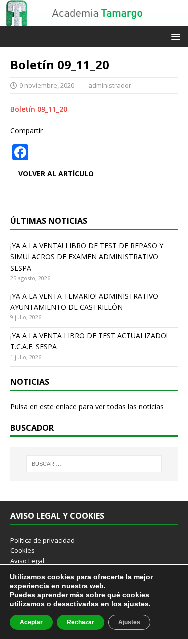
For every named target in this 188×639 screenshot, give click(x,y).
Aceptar (31, 622)
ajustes (136, 604)
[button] (174, 36)
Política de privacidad (42, 540)
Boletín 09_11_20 (38, 109)
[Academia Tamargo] (94, 20)
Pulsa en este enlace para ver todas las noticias (87, 406)
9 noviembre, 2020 (46, 85)
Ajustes (129, 622)
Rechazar (80, 622)
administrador (109, 85)
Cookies (22, 550)
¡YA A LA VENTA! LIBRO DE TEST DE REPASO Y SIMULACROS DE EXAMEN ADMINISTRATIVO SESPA (86, 257)
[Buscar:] (94, 463)
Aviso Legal (27, 560)
